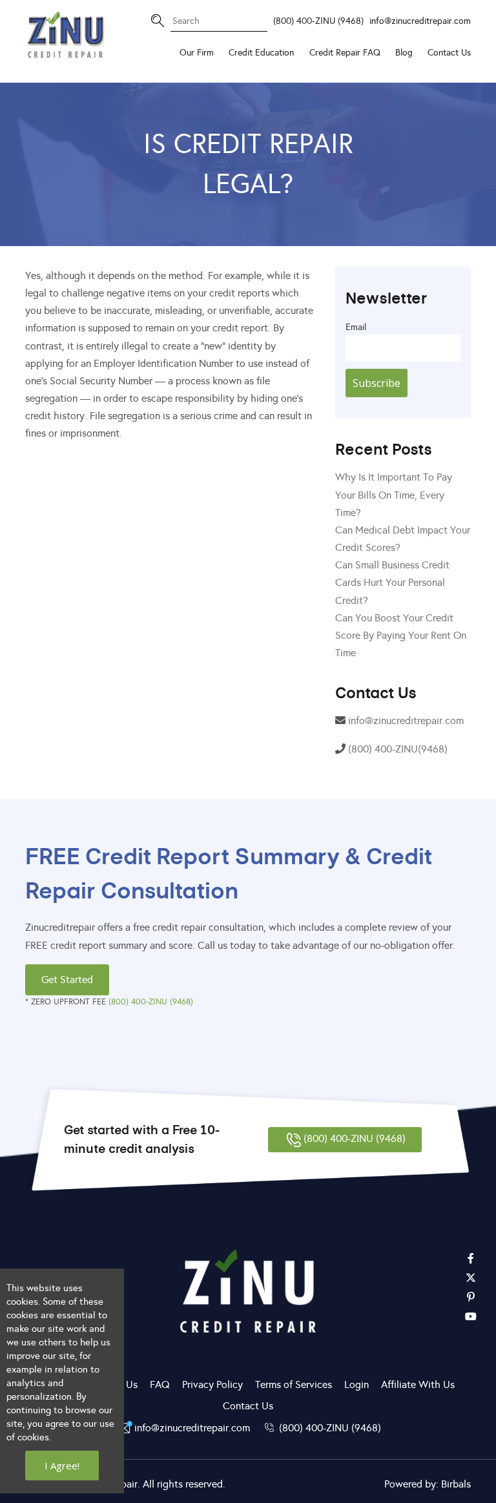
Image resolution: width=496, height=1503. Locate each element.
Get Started (67, 979)
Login (356, 1384)
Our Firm (197, 52)
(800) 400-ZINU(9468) (398, 749)
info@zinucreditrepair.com (420, 21)
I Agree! (62, 1465)
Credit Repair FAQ (344, 52)
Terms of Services (293, 1384)
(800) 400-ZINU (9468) (318, 21)
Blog (404, 52)
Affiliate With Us (418, 1384)
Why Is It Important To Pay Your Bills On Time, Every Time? (393, 494)
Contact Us (449, 52)
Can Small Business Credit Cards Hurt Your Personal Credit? (392, 582)
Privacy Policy (212, 1384)
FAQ (160, 1384)
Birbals (456, 1484)
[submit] (251, 12)
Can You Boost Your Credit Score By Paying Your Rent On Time (400, 635)
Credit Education (261, 52)
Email (356, 327)
